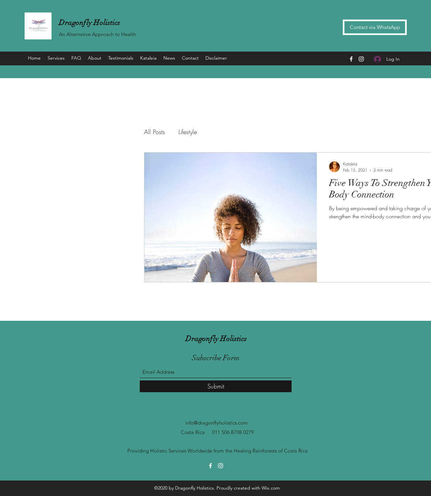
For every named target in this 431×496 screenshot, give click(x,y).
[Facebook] (351, 59)
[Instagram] (361, 59)
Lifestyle (187, 132)
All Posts (154, 132)
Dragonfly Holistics (89, 22)
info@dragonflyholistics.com (216, 423)
